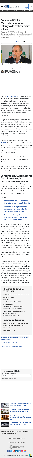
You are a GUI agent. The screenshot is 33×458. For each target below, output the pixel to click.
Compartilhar (16, 67)
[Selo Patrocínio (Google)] (26, 6)
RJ (15, 313)
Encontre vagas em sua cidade (9, 373)
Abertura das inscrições (15, 323)
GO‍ (28, 10)
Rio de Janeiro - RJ (13, 316)
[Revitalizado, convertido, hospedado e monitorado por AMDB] (30, 455)
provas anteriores (6, 339)
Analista (10, 304)
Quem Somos (12, 438)
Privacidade (21, 442)
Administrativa (18, 306)
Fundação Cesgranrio (18, 311)
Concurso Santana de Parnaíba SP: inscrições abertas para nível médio (17, 202)
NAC (2, 10)
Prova (9, 330)
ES (25, 10)
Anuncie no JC (12, 442)
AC (5, 10)
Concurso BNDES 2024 (15, 42)
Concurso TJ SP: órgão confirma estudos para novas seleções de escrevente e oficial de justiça (15, 209)
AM (14, 10)
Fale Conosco (21, 438)
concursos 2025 (24, 337)
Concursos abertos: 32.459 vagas (10, 342)
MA (31, 10)
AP (10, 10)
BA (16, 10)
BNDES (3, 143)
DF (22, 10)
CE (19, 10)
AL (8, 10)
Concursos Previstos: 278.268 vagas (11, 346)
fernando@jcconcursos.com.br (12, 71)
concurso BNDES (13, 96)
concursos (4, 337)
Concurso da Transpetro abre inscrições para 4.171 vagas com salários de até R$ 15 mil (15, 217)
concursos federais (13, 337)
